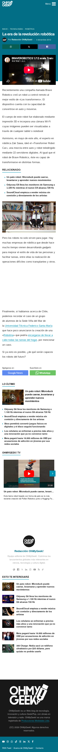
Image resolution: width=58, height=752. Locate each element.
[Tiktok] (43, 569)
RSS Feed (6, 748)
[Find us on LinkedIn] (24, 741)
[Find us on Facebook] (32, 741)
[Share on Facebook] (47, 46)
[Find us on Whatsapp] (12, 741)
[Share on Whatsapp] (11, 46)
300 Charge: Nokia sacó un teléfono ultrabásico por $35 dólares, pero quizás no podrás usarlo (34, 648)
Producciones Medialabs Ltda (35, 720)
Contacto (39, 748)
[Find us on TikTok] (16, 741)
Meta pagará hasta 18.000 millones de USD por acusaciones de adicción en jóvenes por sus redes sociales (27, 441)
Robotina (8, 335)
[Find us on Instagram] (8, 741)
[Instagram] (30, 569)
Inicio (5, 29)
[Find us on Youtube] (3, 741)
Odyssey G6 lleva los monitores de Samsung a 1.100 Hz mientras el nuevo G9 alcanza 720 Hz (28, 410)
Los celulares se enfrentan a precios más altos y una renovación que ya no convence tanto (29, 432)
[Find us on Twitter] (29, 741)
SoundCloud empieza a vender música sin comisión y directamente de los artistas (25, 418)
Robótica (29, 29)
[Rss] (39, 569)
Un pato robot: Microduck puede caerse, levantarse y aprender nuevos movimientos (39, 396)
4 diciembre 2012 (43, 39)
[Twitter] (22, 569)
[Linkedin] (26, 569)
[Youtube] (34, 569)
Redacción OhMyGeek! (22, 39)
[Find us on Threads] (20, 741)
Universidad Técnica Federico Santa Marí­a (28, 325)
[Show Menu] (54, 3)
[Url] (14, 569)
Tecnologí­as (16, 29)
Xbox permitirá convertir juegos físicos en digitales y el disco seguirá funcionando (25, 425)
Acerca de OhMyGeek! (23, 748)
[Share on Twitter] (29, 46)
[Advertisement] (29, 17)
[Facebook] (18, 569)
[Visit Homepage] (7, 4)
